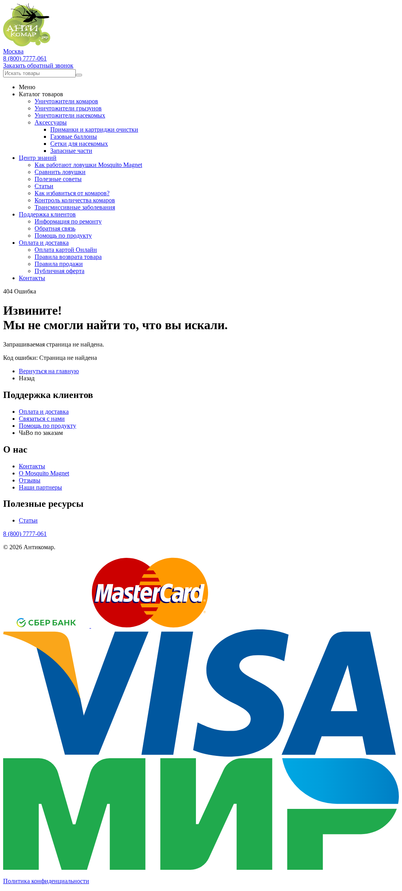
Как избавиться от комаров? (72, 193)
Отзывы (29, 480)
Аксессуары (51, 122)
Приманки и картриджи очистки (94, 129)
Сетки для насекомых (79, 143)
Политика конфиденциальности (46, 881)
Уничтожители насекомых (70, 115)
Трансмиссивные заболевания (75, 207)
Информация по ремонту (68, 221)
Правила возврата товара (68, 256)
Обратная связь (55, 228)
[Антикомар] (26, 44)
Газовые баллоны (73, 136)
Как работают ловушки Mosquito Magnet (88, 164)
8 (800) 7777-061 (25, 58)
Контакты (32, 278)
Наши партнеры (40, 487)
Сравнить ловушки (60, 172)
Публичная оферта (59, 271)
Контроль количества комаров (75, 200)
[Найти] (79, 75)
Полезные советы (58, 179)
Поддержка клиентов (47, 214)
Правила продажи (59, 263)
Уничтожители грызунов (68, 108)
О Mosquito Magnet (44, 473)
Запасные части (71, 150)
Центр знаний (38, 157)
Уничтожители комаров (66, 101)
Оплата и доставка (44, 242)
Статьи (44, 186)
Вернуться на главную (49, 371)
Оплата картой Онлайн (66, 249)
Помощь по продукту (63, 235)
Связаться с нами (42, 418)
